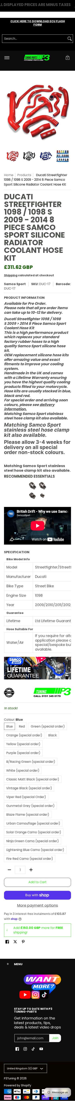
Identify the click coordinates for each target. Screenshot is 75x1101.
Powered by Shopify (17, 1085)
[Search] (69, 39)
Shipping (10, 275)
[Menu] (6, 58)
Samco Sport (15, 284)
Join (55, 1038)
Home (8, 175)
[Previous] (6, 112)
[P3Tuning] (37, 58)
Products (24, 175)
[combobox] (34, 39)
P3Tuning (10, 1078)
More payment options (37, 905)
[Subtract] (9, 869)
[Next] (68, 112)
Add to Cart (37, 882)
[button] (67, 58)
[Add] (31, 869)
